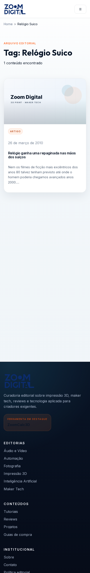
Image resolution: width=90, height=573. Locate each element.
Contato (10, 565)
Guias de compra (18, 534)
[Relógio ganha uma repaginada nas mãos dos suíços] (45, 101)
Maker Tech (14, 489)
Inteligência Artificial (20, 481)
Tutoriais (11, 511)
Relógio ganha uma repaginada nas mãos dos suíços (42, 155)
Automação (13, 458)
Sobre (9, 557)
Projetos (10, 527)
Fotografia (12, 466)
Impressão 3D (15, 473)
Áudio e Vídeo (15, 451)
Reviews (10, 519)
